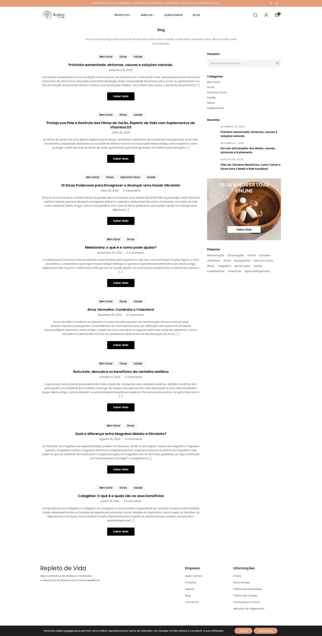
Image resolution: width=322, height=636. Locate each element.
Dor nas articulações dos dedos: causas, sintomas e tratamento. (248, 150)
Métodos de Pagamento (248, 608)
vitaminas (234, 271)
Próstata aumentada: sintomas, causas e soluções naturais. (121, 64)
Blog (188, 595)
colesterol (213, 260)
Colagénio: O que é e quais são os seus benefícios (121, 495)
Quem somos (193, 576)
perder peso (242, 266)
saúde (257, 266)
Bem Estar (106, 56)
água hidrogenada (257, 271)
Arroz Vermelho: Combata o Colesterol (120, 309)
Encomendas (241, 582)
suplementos (215, 271)
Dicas (123, 56)
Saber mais (244, 229)
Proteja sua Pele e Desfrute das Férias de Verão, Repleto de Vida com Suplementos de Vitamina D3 (121, 125)
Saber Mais (120, 96)
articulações (235, 255)
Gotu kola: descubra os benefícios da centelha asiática (121, 371)
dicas (227, 260)
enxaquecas (242, 260)
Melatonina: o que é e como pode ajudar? (121, 247)
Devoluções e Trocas (246, 602)
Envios (237, 576)
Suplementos (215, 108)
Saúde (138, 56)
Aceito (243, 630)
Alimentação (215, 255)
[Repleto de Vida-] (54, 15)
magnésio (224, 266)
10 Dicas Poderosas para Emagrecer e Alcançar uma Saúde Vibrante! (120, 185)
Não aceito (265, 630)
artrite (251, 255)
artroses (264, 255)
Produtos (191, 582)
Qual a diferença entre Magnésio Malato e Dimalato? (120, 433)
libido (210, 266)
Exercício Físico (130, 177)
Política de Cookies (245, 595)
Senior (211, 103)
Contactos (192, 602)
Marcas (189, 589)
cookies (68, 630)
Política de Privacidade (247, 589)
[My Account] (266, 15)
